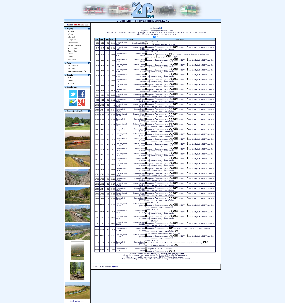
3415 (113, 125)
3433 (113, 217)
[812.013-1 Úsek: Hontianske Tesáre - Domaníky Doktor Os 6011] (77, 259)
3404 (113, 60)
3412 (113, 100)
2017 (152, 32)
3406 (113, 75)
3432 (113, 199)
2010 (183, 32)
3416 (113, 120)
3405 (113, 70)
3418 (113, 130)
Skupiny (71, 83)
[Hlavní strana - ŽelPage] (142, 17)
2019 (143, 32)
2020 (139, 32)
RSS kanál (72, 59)
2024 (121, 32)
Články (70, 34)
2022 (130, 32)
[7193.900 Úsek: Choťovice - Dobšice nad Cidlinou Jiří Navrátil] (77, 166)
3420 (113, 139)
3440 (113, 249)
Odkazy (70, 56)
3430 (113, 189)
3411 (113, 105)
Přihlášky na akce (74, 45)
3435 (113, 223)
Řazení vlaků (73, 51)
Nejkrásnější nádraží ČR (77, 71)
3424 (113, 159)
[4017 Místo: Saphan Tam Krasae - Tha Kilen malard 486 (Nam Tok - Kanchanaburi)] (77, 202)
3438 (113, 243)
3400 (113, 54)
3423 (113, 164)
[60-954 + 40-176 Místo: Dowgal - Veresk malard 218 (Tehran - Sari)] (77, 184)
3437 (113, 236)
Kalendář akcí (73, 42)
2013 (170, 32)
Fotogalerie (72, 40)
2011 (179, 32)
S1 (158, 37)
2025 (116, 32)
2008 (192, 32)
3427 (113, 184)
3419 (113, 144)
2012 (174, 32)
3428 (113, 179)
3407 (113, 85)
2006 (201, 32)
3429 (113, 194)
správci (115, 266)
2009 (188, 32)
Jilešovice (154, 29)
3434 (113, 211)
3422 (113, 149)
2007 (196, 32)
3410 (113, 90)
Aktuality (71, 31)
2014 (165, 32)
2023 (125, 32)
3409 (113, 95)
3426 (113, 169)
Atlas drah (71, 37)
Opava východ (121, 42)
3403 (113, 65)
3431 (113, 205)
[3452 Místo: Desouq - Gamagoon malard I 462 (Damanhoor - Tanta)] (77, 221)
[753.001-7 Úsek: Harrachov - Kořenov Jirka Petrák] (77, 279)
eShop (70, 54)
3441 (113, 43)
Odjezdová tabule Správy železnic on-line (157, 30)
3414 (113, 110)
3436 (113, 229)
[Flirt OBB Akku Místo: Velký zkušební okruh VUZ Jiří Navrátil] (77, 148)
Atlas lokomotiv (73, 66)
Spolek (70, 81)
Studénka (136, 43)
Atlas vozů (72, 68)
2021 (134, 32)
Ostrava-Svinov (139, 47)
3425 (113, 174)
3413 (113, 115)
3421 (113, 154)
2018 (148, 32)
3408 (113, 80)
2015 (161, 32)
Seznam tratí (72, 48)
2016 (156, 32)
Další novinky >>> (77, 301)
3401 (113, 48)
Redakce (71, 78)
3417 (113, 135)
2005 (205, 32)
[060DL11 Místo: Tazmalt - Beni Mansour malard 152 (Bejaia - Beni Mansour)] (77, 239)
